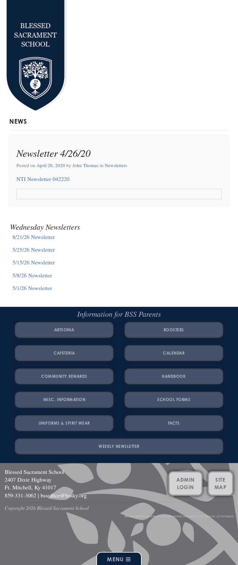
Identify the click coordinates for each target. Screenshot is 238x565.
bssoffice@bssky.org (64, 495)
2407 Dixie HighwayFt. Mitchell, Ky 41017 (30, 483)
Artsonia (64, 329)
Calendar (173, 353)
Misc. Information (64, 399)
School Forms (173, 399)
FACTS (174, 423)
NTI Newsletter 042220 (42, 179)
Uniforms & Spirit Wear (64, 423)
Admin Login (185, 483)
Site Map (220, 483)
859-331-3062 (20, 495)
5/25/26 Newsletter (33, 249)
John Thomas (85, 165)
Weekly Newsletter (119, 446)
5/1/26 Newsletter (32, 288)
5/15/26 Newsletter (33, 262)
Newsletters (116, 165)
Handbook (174, 376)
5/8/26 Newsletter (32, 275)
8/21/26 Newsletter (33, 237)
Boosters (174, 329)
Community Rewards (64, 376)
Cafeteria (64, 353)
